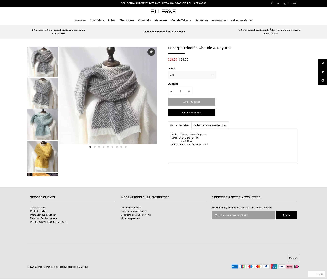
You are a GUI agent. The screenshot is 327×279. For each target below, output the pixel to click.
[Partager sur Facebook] (322, 63)
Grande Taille (179, 20)
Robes (111, 20)
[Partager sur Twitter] (322, 72)
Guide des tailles (38, 211)
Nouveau (80, 20)
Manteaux (161, 20)
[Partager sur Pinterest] (322, 80)
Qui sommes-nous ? (131, 207)
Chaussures (127, 20)
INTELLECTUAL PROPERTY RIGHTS (49, 222)
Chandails (144, 20)
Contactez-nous (38, 207)
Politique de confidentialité (134, 211)
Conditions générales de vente (136, 215)
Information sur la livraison (43, 215)
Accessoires (219, 20)
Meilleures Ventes (241, 20)
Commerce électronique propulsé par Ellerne (66, 267)
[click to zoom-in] (151, 52)
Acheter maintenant (191, 112)
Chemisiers (97, 20)
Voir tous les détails (179, 125)
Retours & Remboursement (43, 218)
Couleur (171, 68)
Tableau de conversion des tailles (210, 125)
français (293, 258)
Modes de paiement (130, 218)
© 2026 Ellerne (34, 267)
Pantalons (201, 20)
